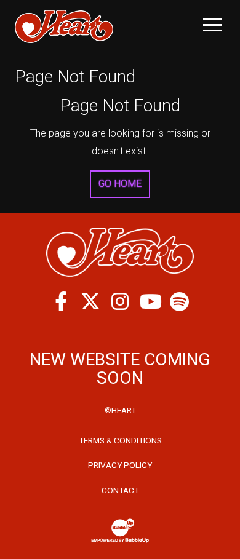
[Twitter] (90, 301)
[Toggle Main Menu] (212, 25)
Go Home (120, 183)
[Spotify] (179, 301)
